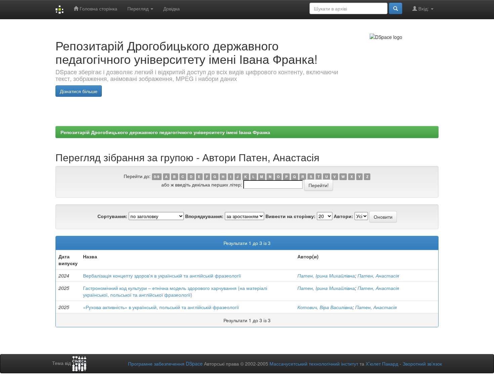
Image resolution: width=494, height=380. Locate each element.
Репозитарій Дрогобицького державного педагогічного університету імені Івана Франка (165, 132)
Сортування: (112, 216)
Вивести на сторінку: (290, 216)
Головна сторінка (97, 8)
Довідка (171, 8)
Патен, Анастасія (378, 275)
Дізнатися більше (78, 91)
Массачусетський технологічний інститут (314, 363)
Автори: (343, 216)
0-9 (156, 176)
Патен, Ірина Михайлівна (326, 275)
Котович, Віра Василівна (325, 307)
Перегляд (138, 8)
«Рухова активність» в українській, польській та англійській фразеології (161, 307)
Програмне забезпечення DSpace (165, 363)
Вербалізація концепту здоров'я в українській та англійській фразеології (162, 275)
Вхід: (423, 8)
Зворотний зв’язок (422, 363)
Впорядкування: (204, 216)
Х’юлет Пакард (382, 363)
